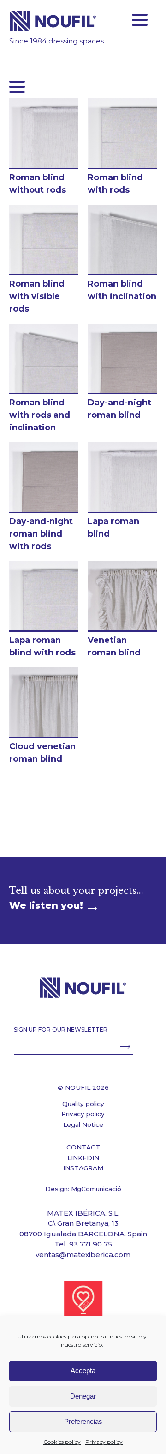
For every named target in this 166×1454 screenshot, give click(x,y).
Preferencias (83, 1421)
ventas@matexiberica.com (83, 1254)
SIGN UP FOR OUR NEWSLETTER (60, 1029)
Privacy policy (104, 1441)
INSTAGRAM (83, 1168)
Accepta (83, 1371)
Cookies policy (62, 1441)
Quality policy (83, 1103)
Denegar (83, 1396)
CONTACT (83, 1147)
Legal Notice (83, 1124)
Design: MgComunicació (83, 1188)
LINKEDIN (83, 1157)
